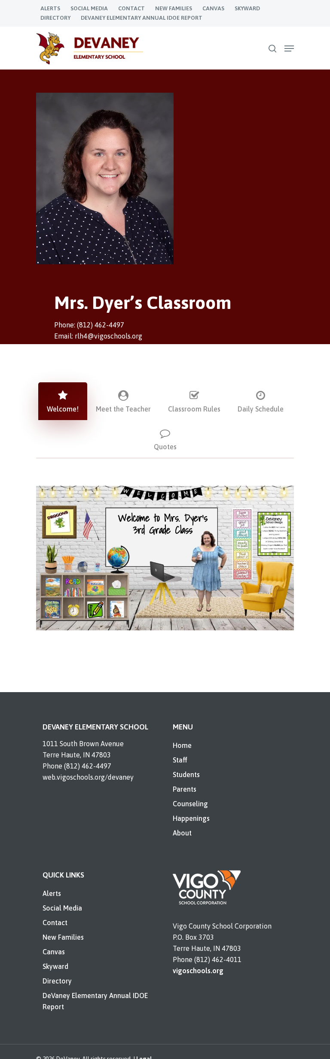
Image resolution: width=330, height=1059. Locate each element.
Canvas (54, 952)
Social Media (62, 908)
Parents (184, 789)
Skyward (55, 966)
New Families (63, 937)
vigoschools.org (198, 970)
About (182, 833)
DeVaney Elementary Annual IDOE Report (95, 1001)
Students (186, 774)
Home (182, 745)
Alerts (52, 893)
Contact (55, 922)
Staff (180, 760)
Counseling (190, 804)
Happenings (191, 818)
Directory (57, 981)
